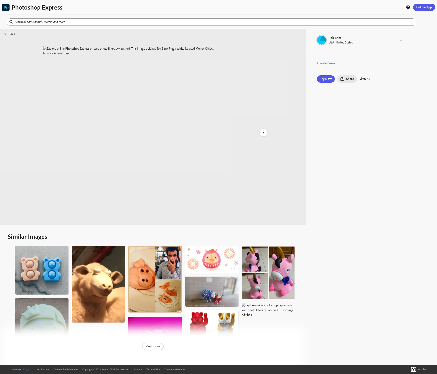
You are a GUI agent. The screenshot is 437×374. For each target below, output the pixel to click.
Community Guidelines (66, 369)
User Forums (42, 369)
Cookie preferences (175, 369)
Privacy (138, 369)
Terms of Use (153, 369)
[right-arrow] (263, 132)
